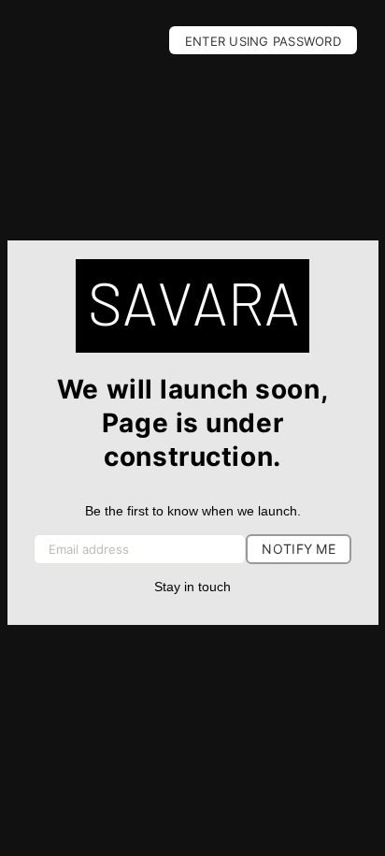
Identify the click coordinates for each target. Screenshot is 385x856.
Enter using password (263, 41)
